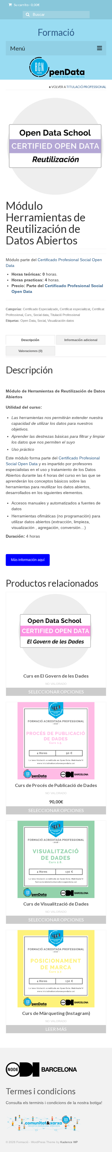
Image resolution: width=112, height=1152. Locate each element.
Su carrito (26, 5)
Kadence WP (69, 1142)
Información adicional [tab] (80, 340)
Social (41, 320)
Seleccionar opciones (56, 691)
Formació (56, 32)
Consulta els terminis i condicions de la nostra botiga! (54, 1102)
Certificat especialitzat (75, 309)
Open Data (28, 320)
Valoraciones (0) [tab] (30, 351)
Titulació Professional (86, 87)
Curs (28, 315)
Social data (41, 315)
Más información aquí (28, 560)
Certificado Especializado (40, 309)
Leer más (56, 1029)
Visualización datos (60, 320)
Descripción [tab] (30, 340)
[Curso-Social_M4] (56, 146)
